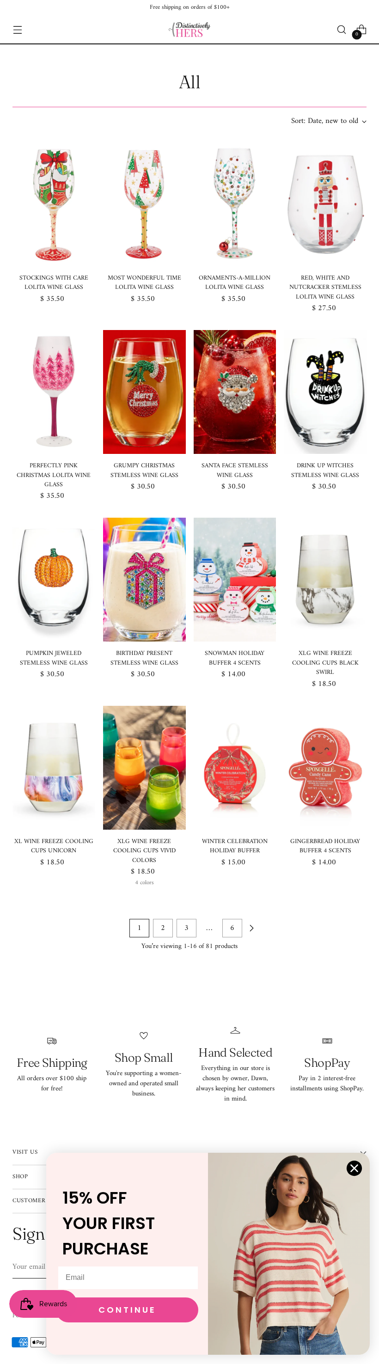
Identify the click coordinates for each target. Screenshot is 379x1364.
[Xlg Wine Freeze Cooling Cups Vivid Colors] (144, 768)
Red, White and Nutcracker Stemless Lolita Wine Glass (325, 288)
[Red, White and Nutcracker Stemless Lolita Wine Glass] (325, 204)
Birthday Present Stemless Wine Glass (144, 658)
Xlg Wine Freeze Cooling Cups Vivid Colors (144, 851)
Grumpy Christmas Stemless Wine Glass (144, 470)
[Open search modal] (341, 29)
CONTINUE (127, 1309)
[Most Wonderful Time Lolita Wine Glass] (144, 204)
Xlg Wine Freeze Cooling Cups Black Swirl (325, 663)
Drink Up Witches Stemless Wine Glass (325, 470)
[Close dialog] (354, 1168)
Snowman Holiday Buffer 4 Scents (234, 658)
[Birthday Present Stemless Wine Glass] (144, 580)
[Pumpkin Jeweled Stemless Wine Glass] (53, 580)
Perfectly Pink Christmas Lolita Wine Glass (54, 475)
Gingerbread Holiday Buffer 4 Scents (325, 846)
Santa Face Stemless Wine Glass (235, 470)
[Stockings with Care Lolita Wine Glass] (53, 204)
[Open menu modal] (17, 29)
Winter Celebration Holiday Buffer (235, 846)
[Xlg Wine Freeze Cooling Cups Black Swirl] (325, 580)
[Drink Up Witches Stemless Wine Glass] (325, 392)
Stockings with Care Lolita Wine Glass (53, 283)
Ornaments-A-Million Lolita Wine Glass (234, 283)
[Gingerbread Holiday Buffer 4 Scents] (325, 768)
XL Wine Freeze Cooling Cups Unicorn (53, 846)
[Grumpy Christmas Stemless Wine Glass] (144, 392)
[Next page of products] (251, 928)
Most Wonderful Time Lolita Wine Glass (144, 283)
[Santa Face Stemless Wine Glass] (235, 392)
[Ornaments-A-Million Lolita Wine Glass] (235, 204)
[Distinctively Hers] (189, 29)
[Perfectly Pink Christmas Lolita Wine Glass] (53, 392)
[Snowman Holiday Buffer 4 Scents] (235, 580)
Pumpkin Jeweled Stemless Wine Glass (54, 658)
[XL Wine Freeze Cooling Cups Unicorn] (53, 768)
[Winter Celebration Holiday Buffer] (235, 768)
